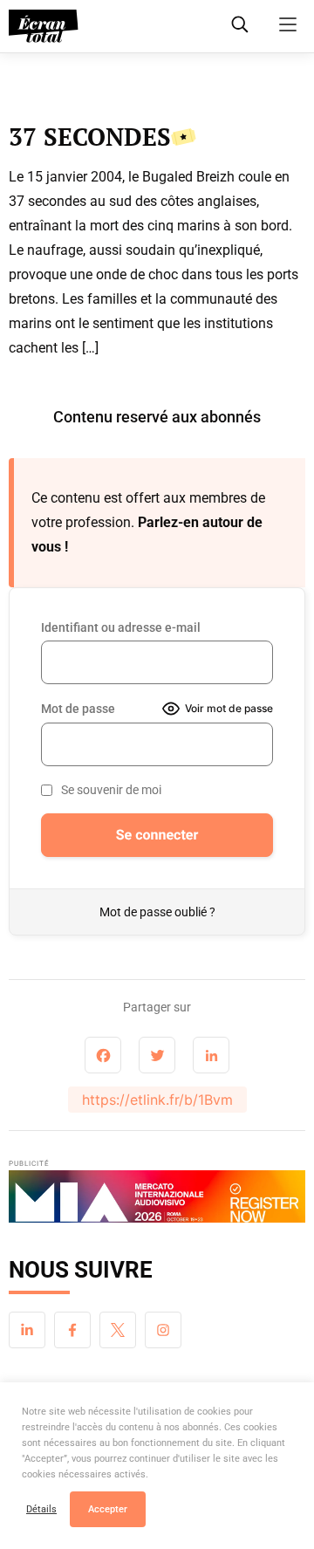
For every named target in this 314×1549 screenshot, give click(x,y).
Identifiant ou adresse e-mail (121, 627)
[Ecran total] (43, 26)
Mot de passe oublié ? (157, 912)
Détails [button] (41, 1509)
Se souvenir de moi (111, 790)
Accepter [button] (107, 1509)
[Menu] (288, 24)
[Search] (240, 24)
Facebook (72, 1330)
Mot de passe (78, 709)
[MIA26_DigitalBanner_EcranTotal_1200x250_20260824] (157, 1201)
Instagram (163, 1330)
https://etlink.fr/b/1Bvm (157, 1099)
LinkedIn (27, 1330)
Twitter (117, 1330)
